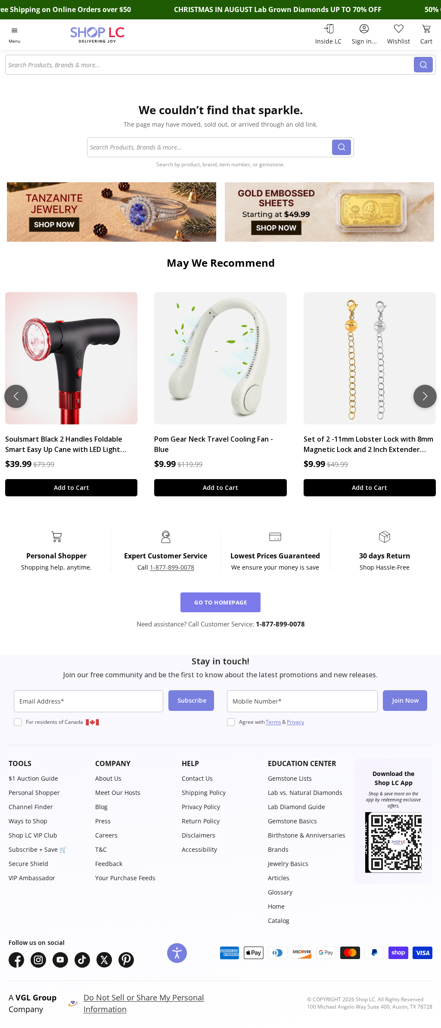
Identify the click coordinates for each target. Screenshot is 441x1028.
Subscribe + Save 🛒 (38, 849)
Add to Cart (71, 487)
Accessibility (199, 849)
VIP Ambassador (32, 878)
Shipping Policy (204, 792)
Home (276, 906)
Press (103, 821)
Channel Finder (31, 807)
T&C (101, 849)
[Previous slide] (16, 396)
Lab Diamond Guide (296, 807)
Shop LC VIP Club (33, 835)
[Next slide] (425, 396)
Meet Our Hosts (117, 792)
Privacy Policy (201, 807)
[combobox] (210, 64)
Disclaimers (198, 835)
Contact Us (197, 778)
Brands (278, 849)
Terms (273, 722)
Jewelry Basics (288, 864)
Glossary (280, 892)
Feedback (108, 864)
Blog (101, 807)
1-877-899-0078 (172, 567)
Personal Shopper (34, 792)
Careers (106, 835)
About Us (108, 778)
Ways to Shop (28, 821)
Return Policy (201, 821)
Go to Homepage (220, 602)
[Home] (112, 34)
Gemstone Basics (292, 821)
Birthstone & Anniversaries (306, 835)
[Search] (423, 64)
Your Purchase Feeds (125, 878)
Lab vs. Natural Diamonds (305, 792)
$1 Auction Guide (33, 778)
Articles (278, 878)
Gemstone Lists (290, 778)
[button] (48, 763)
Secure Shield (28, 864)
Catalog (278, 920)
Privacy (295, 722)
